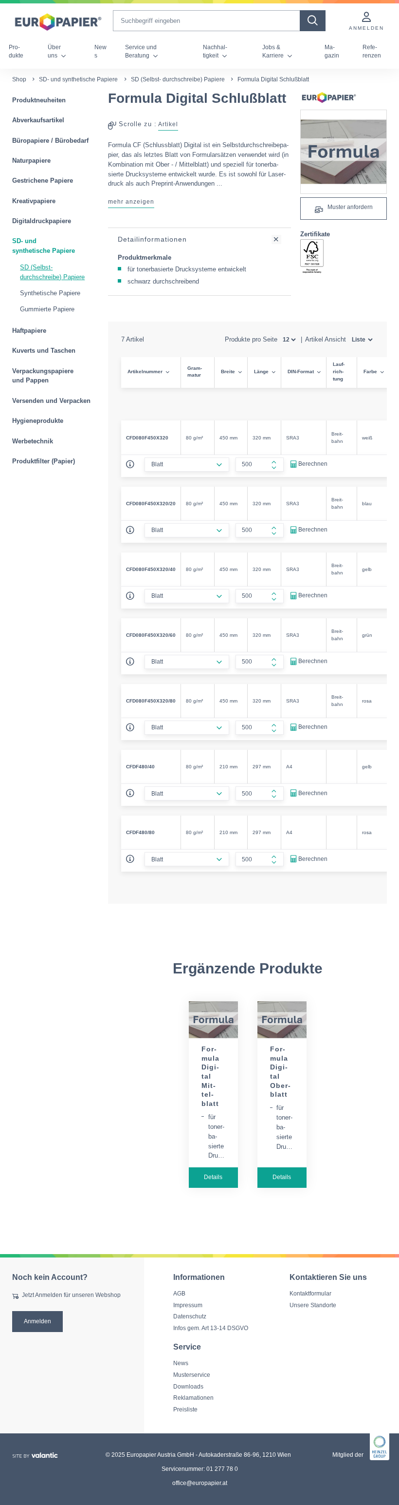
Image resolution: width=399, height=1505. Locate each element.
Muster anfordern (349, 207)
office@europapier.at (199, 1483)
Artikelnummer (145, 371)
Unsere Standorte (313, 1304)
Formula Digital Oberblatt (280, 1072)
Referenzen (372, 51)
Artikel (168, 124)
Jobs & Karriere (273, 51)
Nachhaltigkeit (215, 51)
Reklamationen (193, 1397)
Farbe (370, 371)
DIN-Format (301, 371)
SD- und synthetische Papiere (78, 79)
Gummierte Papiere (47, 309)
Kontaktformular (310, 1293)
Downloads (188, 1386)
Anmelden (37, 1320)
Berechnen (312, 463)
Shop (19, 79)
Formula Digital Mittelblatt (210, 1076)
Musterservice (191, 1375)
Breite (228, 371)
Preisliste (185, 1409)
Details (213, 1177)
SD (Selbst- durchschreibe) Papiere (178, 79)
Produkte (16, 51)
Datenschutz (189, 1316)
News (100, 51)
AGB (179, 1293)
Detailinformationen (152, 239)
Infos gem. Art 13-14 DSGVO (210, 1328)
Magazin (332, 51)
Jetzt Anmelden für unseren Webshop (71, 1295)
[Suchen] (312, 20)
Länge (261, 371)
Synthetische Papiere (50, 293)
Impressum (187, 1304)
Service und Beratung (141, 51)
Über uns (54, 51)
